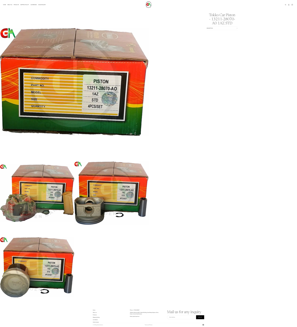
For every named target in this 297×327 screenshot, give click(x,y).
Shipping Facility (96, 317)
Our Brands (95, 319)
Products (95, 314)
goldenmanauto (99, 324)
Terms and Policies (148, 324)
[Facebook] (203, 325)
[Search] (285, 4)
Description (210, 28)
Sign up (200, 317)
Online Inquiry (96, 322)
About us (95, 312)
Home (94, 310)
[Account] (289, 4)
